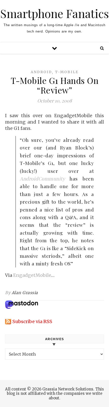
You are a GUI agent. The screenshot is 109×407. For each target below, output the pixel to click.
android (41, 72)
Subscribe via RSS (32, 321)
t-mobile (66, 72)
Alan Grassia (25, 292)
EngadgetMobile (32, 275)
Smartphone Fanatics (54, 13)
